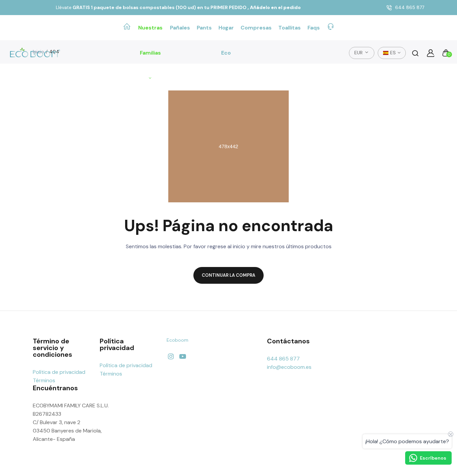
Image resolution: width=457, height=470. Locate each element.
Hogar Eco (226, 40)
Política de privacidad (59, 372)
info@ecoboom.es (289, 367)
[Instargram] (171, 356)
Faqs (313, 27)
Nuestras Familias (150, 40)
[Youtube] (182, 356)
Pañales (180, 27)
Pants (204, 27)
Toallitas (289, 27)
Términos (44, 380)
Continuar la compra (228, 275)
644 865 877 (409, 7)
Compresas (256, 27)
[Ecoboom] (35, 53)
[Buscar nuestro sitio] (415, 53)
